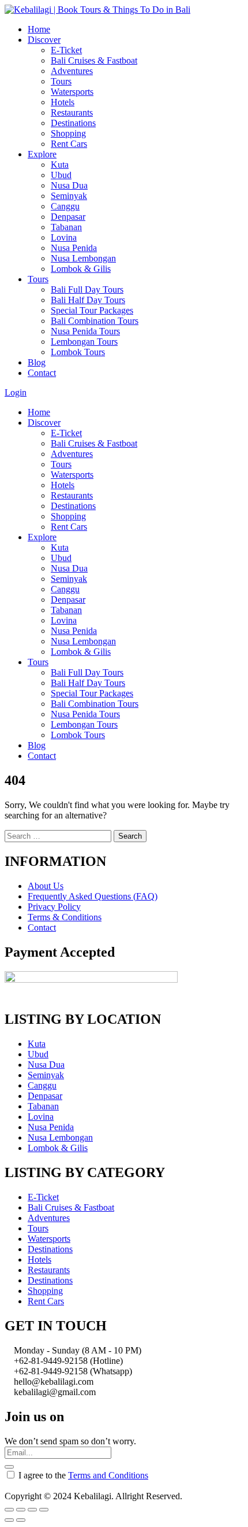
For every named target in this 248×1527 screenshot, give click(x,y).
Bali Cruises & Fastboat (94, 60)
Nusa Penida (74, 248)
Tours (61, 81)
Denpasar (68, 217)
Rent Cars (69, 144)
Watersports (72, 92)
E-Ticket (66, 50)
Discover (44, 40)
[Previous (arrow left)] (9, 1520)
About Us (45, 886)
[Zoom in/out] (43, 1509)
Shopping (68, 133)
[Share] (20, 1509)
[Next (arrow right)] (20, 1520)
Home (39, 29)
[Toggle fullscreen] (32, 1509)
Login (16, 392)
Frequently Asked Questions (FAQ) (92, 896)
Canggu (65, 206)
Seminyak (69, 196)
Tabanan (66, 227)
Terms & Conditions (65, 917)
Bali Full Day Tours (87, 289)
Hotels (62, 102)
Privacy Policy (54, 907)
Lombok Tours (78, 352)
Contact (42, 373)
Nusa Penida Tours (85, 331)
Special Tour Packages (92, 310)
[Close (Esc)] (9, 1509)
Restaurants (72, 112)
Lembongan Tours (84, 341)
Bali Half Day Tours (88, 300)
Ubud (61, 175)
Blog (37, 362)
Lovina (64, 237)
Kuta (60, 164)
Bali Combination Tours (94, 321)
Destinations (73, 123)
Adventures (72, 71)
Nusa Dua (69, 185)
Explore (42, 154)
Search (130, 836)
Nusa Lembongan (83, 258)
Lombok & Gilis (81, 269)
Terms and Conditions (108, 1475)
